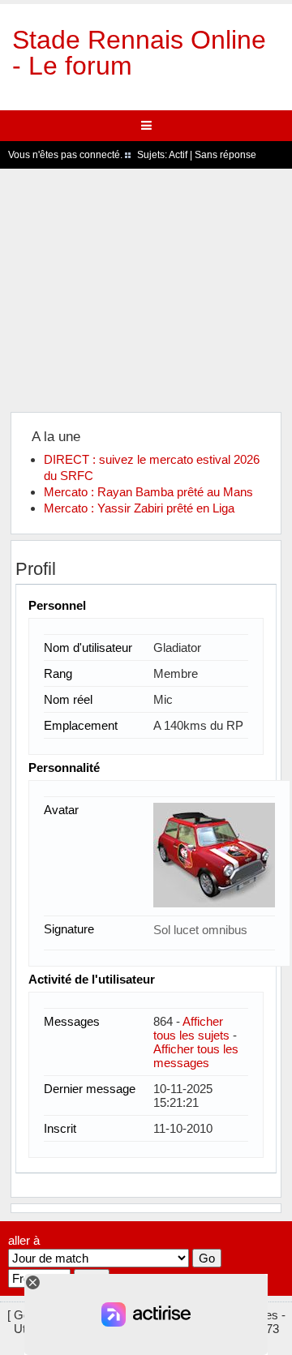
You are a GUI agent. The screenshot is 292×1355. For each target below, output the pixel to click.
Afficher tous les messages (195, 1056)
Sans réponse (225, 155)
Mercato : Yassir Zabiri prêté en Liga (139, 508)
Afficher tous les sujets (191, 1028)
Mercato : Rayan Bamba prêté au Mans (148, 492)
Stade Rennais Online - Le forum (139, 52)
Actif (178, 155)
